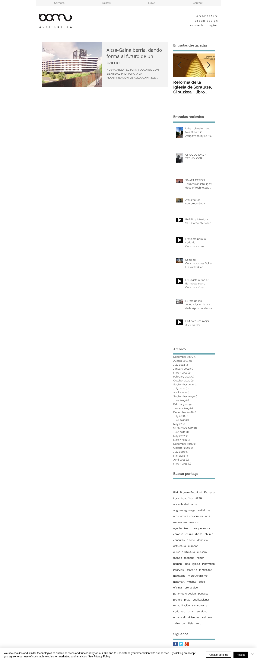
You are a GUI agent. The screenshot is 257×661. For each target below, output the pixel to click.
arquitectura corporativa (188, 516)
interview (178, 569)
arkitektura (204, 510)
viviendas (193, 617)
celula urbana (194, 534)
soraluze (202, 611)
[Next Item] (208, 65)
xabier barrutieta (183, 623)
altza (194, 504)
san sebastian (200, 605)
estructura (179, 545)
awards (193, 522)
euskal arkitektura (184, 551)
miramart (179, 581)
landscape (205, 569)
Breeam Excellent (191, 492)
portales (203, 593)
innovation (208, 563)
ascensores (180, 522)
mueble (191, 581)
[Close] (252, 654)
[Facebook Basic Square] (175, 644)
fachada (189, 557)
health (200, 557)
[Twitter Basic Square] (181, 644)
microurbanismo (198, 575)
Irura (176, 498)
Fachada (209, 492)
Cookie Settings (218, 654)
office (201, 581)
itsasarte (191, 569)
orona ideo (191, 587)
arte (207, 516)
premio (177, 599)
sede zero (179, 611)
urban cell (179, 617)
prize (187, 599)
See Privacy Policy (99, 656)
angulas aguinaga (184, 510)
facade (177, 557)
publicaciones (201, 599)
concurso (179, 540)
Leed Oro (186, 498)
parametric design (184, 593)
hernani (177, 563)
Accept (241, 654)
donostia (202, 540)
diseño (191, 540)
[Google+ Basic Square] (187, 644)
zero (198, 623)
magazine (179, 575)
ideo (187, 563)
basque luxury (201, 528)
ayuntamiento (181, 528)
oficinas (177, 587)
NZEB (198, 498)
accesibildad (181, 504)
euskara (202, 551)
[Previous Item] (179, 65)
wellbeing (207, 617)
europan (193, 545)
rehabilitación (181, 605)
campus (178, 534)
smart (191, 611)
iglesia (196, 563)
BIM (175, 492)
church (209, 534)
